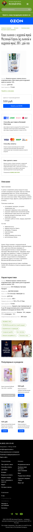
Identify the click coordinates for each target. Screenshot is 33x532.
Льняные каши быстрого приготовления (22, 468)
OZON (21, 395)
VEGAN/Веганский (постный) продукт (13, 325)
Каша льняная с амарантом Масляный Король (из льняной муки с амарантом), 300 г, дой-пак (24, 392)
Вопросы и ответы (7, 475)
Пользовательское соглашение (9, 452)
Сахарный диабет (7, 332)
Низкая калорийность (9, 335)
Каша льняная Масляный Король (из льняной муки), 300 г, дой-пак (8, 425)
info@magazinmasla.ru (6, 449)
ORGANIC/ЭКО (6, 321)
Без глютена (20, 332)
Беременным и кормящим (10, 328)
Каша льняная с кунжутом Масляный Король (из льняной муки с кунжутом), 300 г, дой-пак (24, 427)
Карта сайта (3, 457)
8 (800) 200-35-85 (7, 443)
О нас (3, 496)
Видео (3, 484)
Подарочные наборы (24, 476)
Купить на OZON (16, 106)
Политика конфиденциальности (10, 454)
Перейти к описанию (7, 91)
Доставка (4, 469)
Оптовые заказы (6, 487)
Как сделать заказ (7, 464)
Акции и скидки (6, 477)
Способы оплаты (6, 467)
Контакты (4, 508)
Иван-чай (21, 483)
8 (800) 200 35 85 (15, 172)
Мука (19, 473)
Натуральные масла (24, 464)
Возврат (3, 472)
